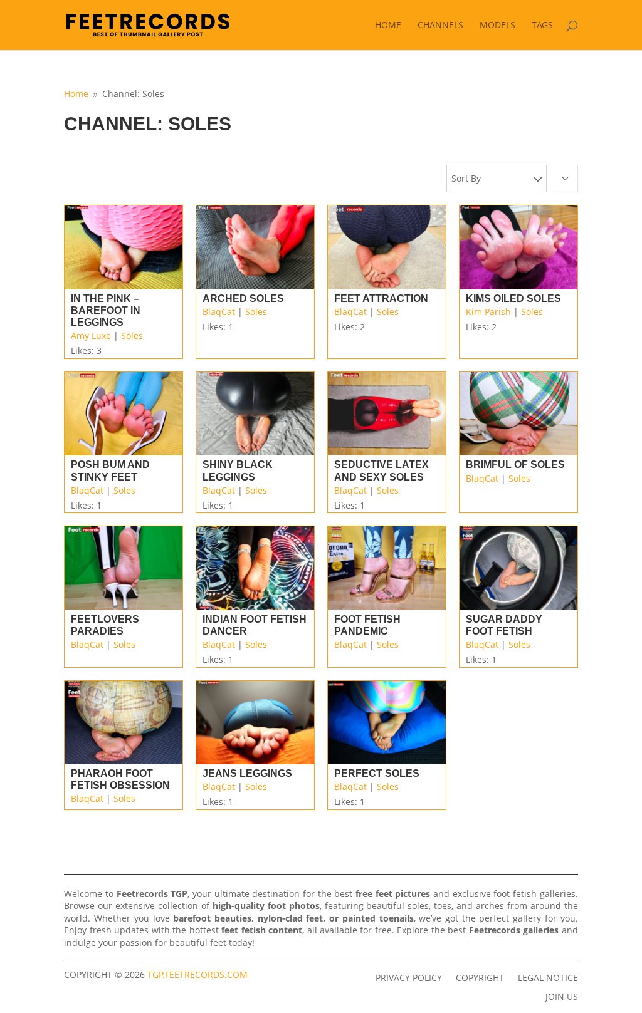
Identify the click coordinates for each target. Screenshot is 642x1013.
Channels (440, 26)
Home (388, 26)
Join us (561, 995)
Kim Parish (488, 312)
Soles (132, 335)
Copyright (480, 977)
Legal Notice (548, 977)
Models (497, 26)
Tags (542, 26)
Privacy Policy (409, 977)
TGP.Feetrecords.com (197, 974)
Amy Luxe (91, 335)
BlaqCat (219, 312)
